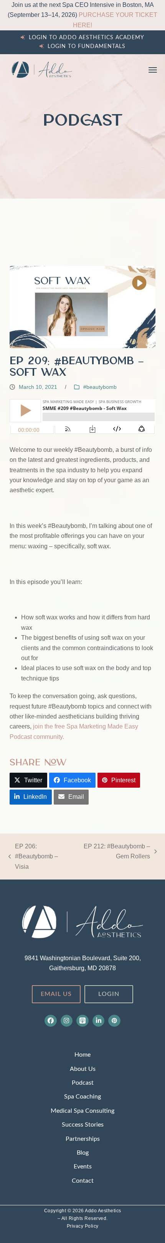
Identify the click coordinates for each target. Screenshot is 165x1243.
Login (108, 994)
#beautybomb (100, 387)
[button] (152, 70)
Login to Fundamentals (86, 46)
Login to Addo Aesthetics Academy (86, 37)
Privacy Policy (83, 1226)
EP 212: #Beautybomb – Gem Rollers (114, 852)
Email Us (56, 994)
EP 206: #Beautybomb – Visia (33, 857)
